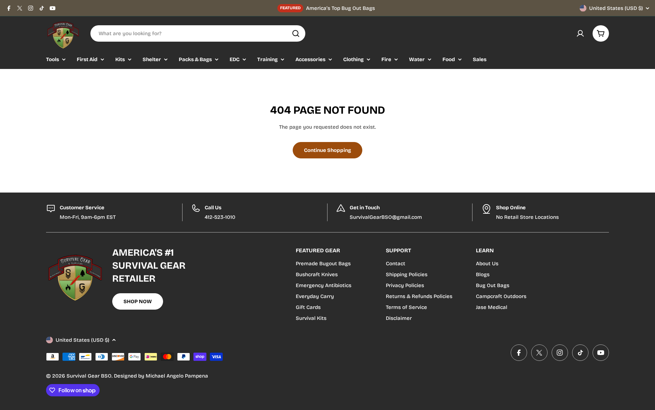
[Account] (580, 33)
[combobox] (197, 33)
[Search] (296, 33)
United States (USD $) (616, 8)
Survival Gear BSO (89, 376)
